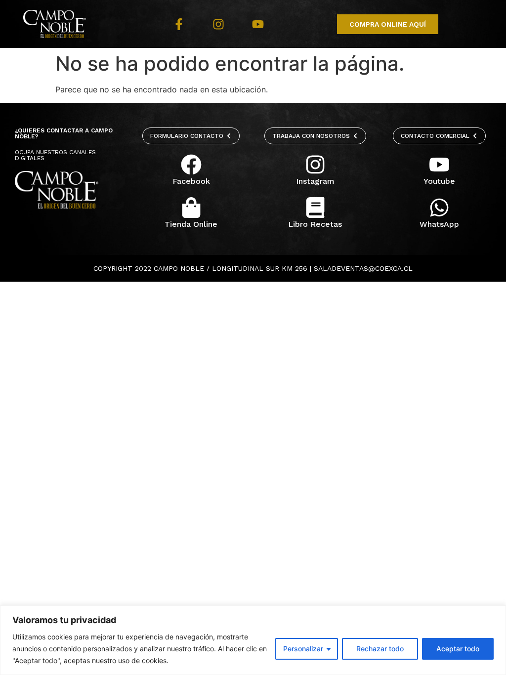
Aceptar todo (457, 648)
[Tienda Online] (191, 207)
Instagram (315, 181)
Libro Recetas (315, 224)
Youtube (439, 181)
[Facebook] (191, 164)
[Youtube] (258, 24)
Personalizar (303, 648)
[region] (253, 640)
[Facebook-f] (179, 24)
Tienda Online (191, 224)
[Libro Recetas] (315, 207)
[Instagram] (218, 24)
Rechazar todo (380, 648)
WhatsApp (439, 224)
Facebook (191, 181)
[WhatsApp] (439, 207)
